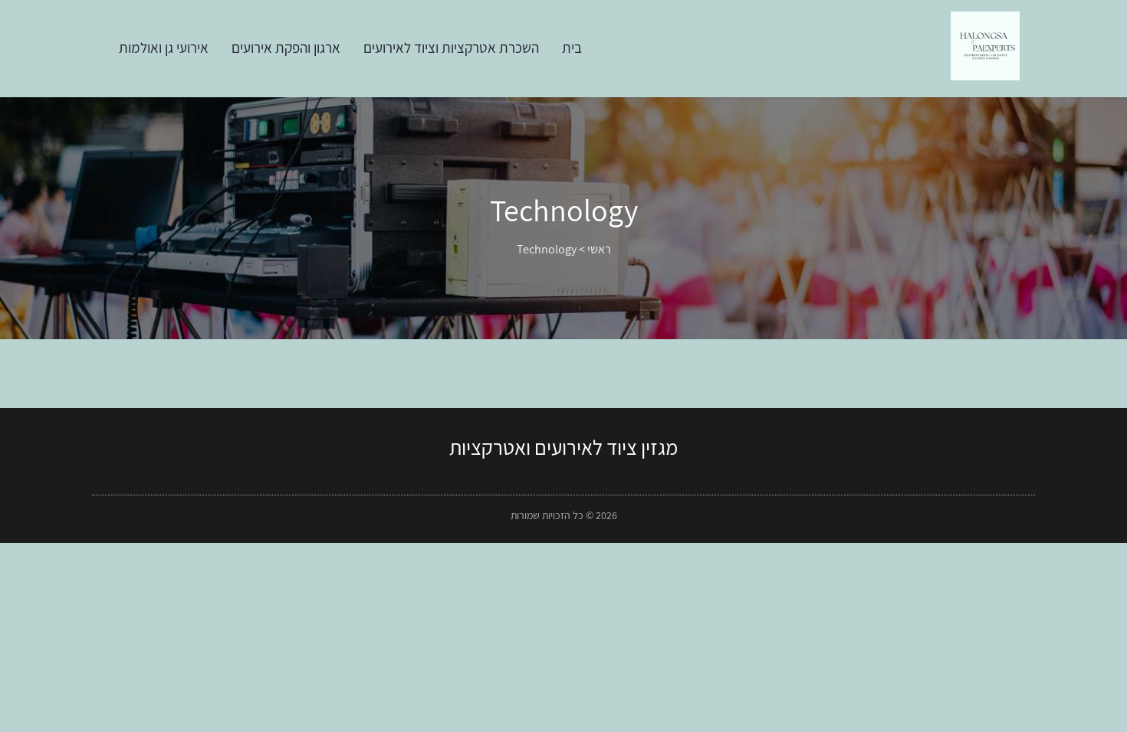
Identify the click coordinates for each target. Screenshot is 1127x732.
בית (572, 47)
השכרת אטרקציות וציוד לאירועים (451, 47)
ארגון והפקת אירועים (286, 47)
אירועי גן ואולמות (164, 47)
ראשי (599, 249)
